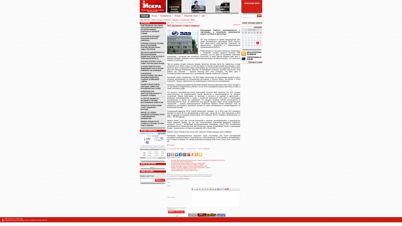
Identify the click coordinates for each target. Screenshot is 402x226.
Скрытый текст (218, 189)
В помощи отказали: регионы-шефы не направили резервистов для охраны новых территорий (152, 46)
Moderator (207, 148)
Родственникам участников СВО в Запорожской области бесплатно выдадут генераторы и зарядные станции (152, 29)
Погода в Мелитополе (146, 146)
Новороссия (184, 20)
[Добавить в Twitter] (176, 154)
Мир (192, 20)
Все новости (145, 20)
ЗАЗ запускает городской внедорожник (182, 161)
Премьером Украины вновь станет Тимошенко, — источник (151, 107)
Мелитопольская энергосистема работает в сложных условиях (151, 93)
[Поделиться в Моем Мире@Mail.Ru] (184, 154)
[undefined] (192, 216)
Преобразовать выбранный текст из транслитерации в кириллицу (223, 189)
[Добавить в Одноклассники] (172, 154)
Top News (167, 20)
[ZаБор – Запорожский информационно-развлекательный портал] (211, 216)
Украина (175, 20)
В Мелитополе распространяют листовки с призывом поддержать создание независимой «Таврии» (152, 77)
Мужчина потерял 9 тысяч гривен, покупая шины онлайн (152, 62)
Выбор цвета (215, 189)
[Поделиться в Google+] (188, 154)
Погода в (153, 136)
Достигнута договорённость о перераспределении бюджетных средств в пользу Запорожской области (152, 55)
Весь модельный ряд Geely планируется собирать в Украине (187, 164)
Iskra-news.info (43, 220)
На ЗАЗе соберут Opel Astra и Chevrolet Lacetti (183, 169)
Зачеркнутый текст (200, 189)
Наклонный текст (195, 189)
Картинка (213, 189)
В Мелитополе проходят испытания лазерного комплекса (150, 38)
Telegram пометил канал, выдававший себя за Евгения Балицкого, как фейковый (152, 68)
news (174, 148)
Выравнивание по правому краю (207, 189)
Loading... (142, 166)
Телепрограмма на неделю (254, 58)
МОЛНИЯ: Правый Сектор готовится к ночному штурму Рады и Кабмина (152, 123)
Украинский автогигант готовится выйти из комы (184, 170)
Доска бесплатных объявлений (254, 53)
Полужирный (192, 189)
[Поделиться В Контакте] (168, 154)
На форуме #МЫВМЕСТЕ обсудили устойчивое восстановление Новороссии (152, 100)
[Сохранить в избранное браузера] (200, 154)
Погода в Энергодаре (159, 146)
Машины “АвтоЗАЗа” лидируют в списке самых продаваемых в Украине (190, 167)
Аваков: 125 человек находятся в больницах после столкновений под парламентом (152, 115)
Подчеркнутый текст (197, 189)
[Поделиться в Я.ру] (192, 154)
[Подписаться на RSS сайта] (196, 154)
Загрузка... (153, 167)
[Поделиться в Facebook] (180, 154)
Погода (142, 133)
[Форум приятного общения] (177, 216)
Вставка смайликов (210, 189)
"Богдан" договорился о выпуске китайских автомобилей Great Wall (189, 166)
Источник (170, 145)
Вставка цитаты (220, 189)
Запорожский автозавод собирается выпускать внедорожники (188, 163)
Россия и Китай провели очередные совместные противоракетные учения (151, 86)
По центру (205, 189)
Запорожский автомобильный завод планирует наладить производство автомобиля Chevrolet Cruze (198, 160)
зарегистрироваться (184, 176)
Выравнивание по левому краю (203, 189)
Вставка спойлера (225, 189)
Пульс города (156, 20)
